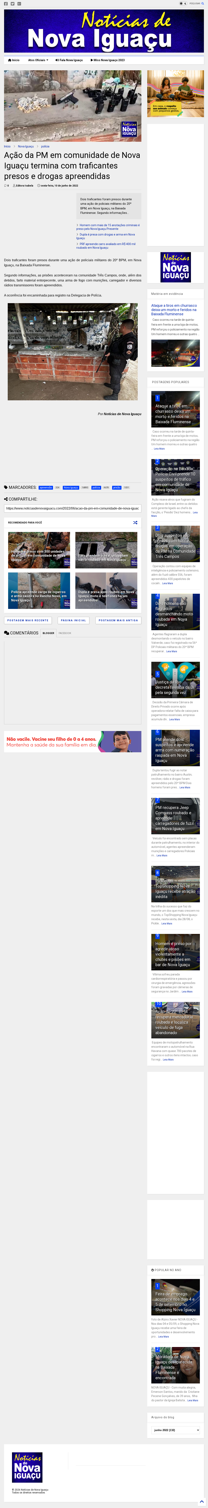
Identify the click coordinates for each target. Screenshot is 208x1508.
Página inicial (73, 620)
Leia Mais (159, 448)
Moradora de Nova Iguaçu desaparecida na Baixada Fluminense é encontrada (173, 1367)
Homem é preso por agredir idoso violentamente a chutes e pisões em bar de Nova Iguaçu (173, 954)
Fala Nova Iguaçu (71, 60)
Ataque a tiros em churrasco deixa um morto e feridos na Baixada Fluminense (174, 309)
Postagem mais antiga (118, 620)
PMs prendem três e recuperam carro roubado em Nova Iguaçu (103, 558)
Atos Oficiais (36, 60)
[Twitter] (12, 3)
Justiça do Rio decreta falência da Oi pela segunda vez (174, 687)
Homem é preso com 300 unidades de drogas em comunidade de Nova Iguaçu (38, 556)
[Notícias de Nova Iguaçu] (104, 51)
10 (158, 1003)
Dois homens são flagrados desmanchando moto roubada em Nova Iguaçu (174, 614)
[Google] (19, 3)
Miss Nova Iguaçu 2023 (109, 60)
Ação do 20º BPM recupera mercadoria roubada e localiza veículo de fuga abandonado (174, 1022)
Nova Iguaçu (26, 146)
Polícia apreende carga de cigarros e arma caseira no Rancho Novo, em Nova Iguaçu (39, 596)
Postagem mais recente (28, 620)
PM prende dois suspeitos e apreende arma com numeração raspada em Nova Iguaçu (174, 750)
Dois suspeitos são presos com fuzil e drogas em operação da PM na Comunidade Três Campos (175, 546)
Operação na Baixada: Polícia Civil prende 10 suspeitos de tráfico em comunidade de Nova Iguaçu (175, 479)
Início (15, 60)
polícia (45, 146)
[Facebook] (6, 3)
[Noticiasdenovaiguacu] (25, 3)
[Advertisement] (38, 221)
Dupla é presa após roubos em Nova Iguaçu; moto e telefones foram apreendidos (106, 596)
